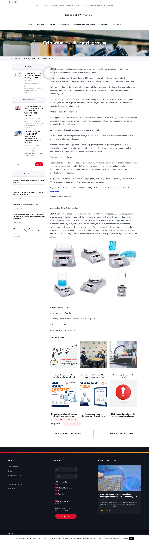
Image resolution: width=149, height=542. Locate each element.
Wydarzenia (61, 491)
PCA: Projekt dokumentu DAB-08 (121, 433)
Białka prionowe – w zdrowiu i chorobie (67, 433)
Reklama (11, 480)
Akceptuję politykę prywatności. (62, 502)
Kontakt (54, 6)
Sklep (62, 6)
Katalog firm (81, 6)
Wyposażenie (75, 424)
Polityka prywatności (15, 475)
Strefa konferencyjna (97, 6)
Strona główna (42, 6)
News (66, 424)
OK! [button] (131, 538)
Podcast (70, 6)
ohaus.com (54, 191)
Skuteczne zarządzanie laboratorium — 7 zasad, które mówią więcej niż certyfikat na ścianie (27, 231)
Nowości (60, 485)
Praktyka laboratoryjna (64, 488)
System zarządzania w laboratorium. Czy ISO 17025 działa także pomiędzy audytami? (33, 111)
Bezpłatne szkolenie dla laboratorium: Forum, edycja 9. (33, 75)
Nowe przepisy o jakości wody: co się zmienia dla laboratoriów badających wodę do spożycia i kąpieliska (29, 217)
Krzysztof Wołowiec (36, 81)
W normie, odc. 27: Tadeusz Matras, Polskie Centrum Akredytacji (28, 193)
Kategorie (11, 488)
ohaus (62, 419)
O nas (10, 471)
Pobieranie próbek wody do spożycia (25, 204)
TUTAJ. (65, 510)
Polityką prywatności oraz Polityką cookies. (113, 538)
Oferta (110, 6)
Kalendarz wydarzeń (15, 484)
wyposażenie (72, 419)
